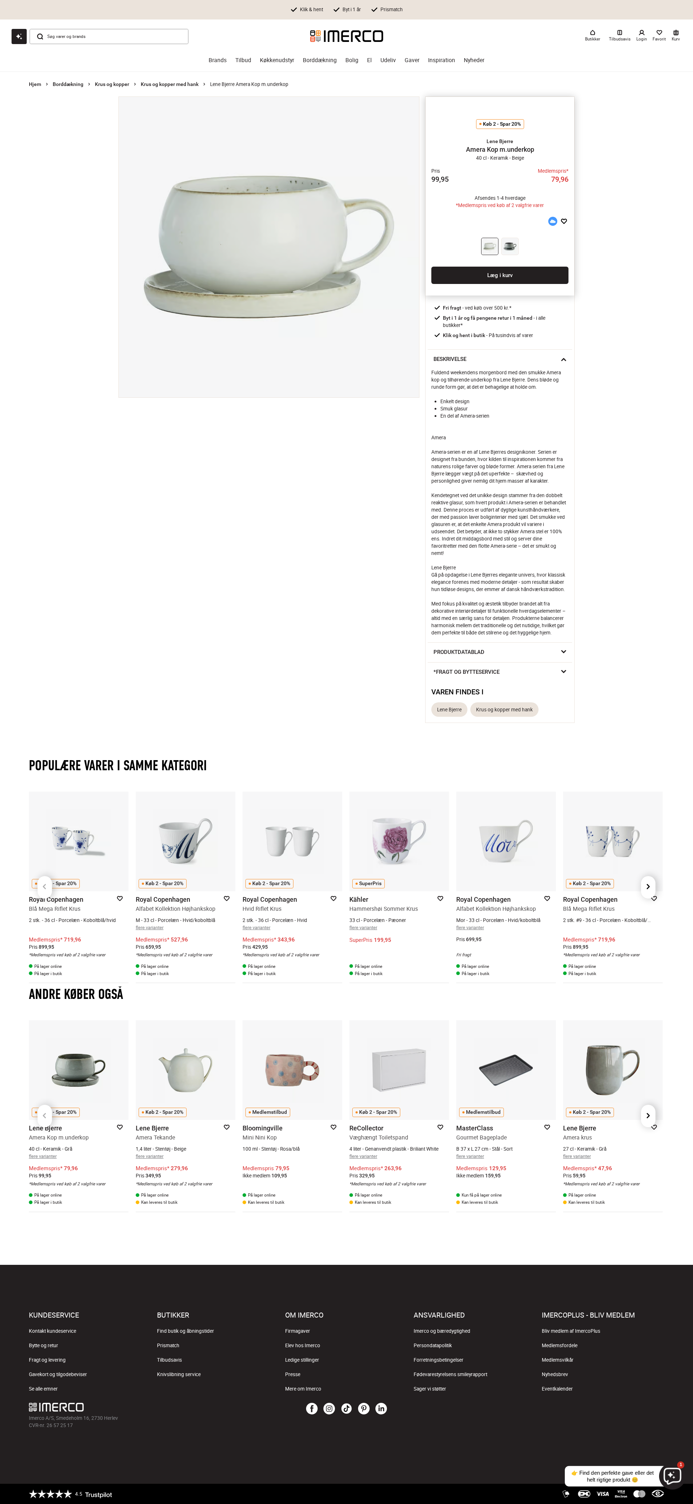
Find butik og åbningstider (185, 1331)
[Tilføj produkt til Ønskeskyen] (552, 221)
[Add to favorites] (563, 221)
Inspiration (441, 60)
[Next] (648, 887)
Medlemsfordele (560, 1345)
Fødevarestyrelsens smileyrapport (450, 1374)
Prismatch (168, 1345)
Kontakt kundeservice (52, 1331)
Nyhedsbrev (555, 1374)
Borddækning (320, 60)
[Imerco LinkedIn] (381, 1409)
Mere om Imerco (303, 1389)
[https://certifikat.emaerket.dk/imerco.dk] (657, 1494)
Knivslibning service (179, 1374)
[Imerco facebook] (312, 1409)
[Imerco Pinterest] (364, 1409)
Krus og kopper (112, 84)
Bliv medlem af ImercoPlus (571, 1331)
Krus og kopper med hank (170, 84)
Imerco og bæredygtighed (442, 1331)
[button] (499, 141)
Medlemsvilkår (558, 1360)
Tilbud (243, 60)
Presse (292, 1374)
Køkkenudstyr (277, 60)
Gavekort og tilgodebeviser (58, 1374)
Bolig (351, 60)
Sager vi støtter (430, 1389)
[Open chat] (19, 36)
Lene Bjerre (449, 709)
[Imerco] (346, 36)
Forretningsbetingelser (438, 1360)
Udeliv (388, 60)
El (369, 60)
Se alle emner (43, 1389)
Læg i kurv (500, 275)
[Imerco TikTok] (346, 1409)
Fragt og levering (47, 1360)
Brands (218, 60)
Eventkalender (557, 1389)
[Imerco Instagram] (329, 1409)
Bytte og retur (43, 1345)
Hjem (35, 84)
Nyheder (474, 60)
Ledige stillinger (302, 1360)
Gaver (412, 60)
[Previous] (45, 887)
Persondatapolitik (433, 1345)
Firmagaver (297, 1331)
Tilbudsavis (169, 1360)
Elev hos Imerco (302, 1345)
